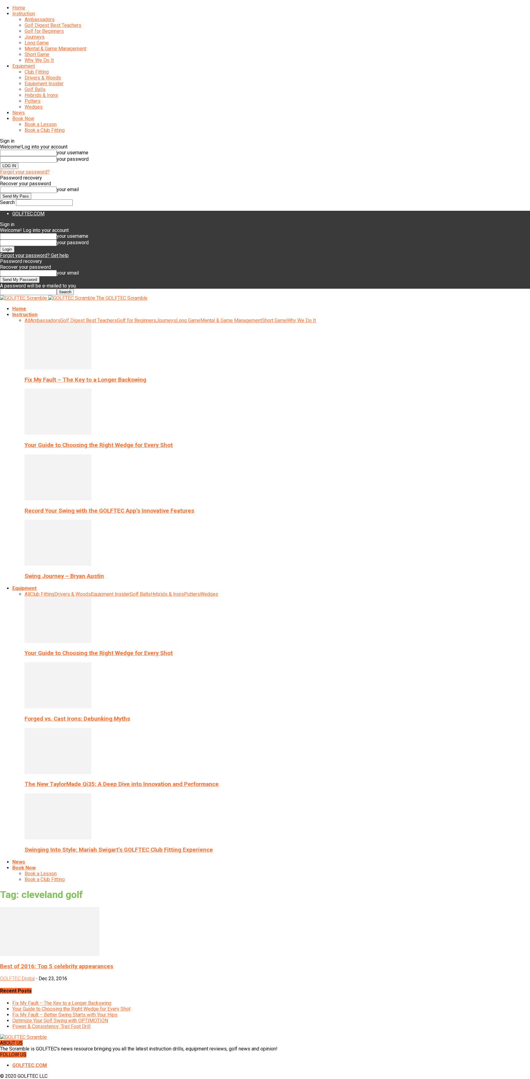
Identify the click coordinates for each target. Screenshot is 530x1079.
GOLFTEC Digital (17, 978)
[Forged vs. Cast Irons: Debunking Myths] (58, 707)
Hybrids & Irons (41, 95)
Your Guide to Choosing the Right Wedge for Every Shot (99, 445)
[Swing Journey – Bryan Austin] (58, 564)
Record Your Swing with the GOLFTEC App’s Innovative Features (109, 510)
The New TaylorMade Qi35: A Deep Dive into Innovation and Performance (122, 784)
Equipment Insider (44, 84)
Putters (32, 101)
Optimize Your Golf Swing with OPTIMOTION (60, 1020)
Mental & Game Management (55, 49)
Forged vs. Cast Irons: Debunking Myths (77, 718)
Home (18, 8)
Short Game (37, 54)
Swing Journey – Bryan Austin (64, 576)
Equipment (23, 66)
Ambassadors (40, 19)
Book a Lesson (41, 124)
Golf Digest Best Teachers (53, 25)
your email (68, 189)
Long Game (37, 43)
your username (72, 153)
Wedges (34, 107)
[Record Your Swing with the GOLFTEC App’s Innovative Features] (58, 499)
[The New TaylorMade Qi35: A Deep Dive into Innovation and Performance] (58, 772)
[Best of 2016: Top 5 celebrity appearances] (49, 954)
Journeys (34, 37)
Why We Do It (39, 60)
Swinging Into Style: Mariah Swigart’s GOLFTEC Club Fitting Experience (119, 849)
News (18, 113)
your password (73, 159)
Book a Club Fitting (45, 130)
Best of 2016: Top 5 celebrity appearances (56, 966)
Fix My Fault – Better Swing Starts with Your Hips (64, 1015)
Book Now (23, 118)
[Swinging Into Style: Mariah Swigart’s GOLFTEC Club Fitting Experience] (58, 838)
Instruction (23, 14)
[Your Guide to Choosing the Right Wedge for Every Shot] (58, 433)
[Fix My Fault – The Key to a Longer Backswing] (58, 368)
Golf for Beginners (44, 31)
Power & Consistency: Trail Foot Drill (51, 1026)
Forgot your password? (25, 172)
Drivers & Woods (43, 78)
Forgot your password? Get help (34, 255)
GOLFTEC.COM (28, 214)
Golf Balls (35, 89)
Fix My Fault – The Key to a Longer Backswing (85, 379)
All (27, 320)
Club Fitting (37, 72)
